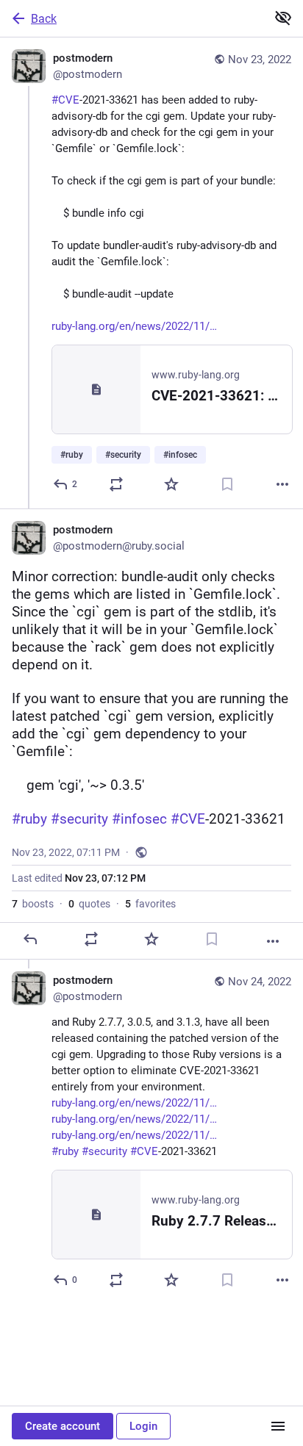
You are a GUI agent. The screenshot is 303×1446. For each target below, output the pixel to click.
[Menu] (278, 1426)
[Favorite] (171, 484)
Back (44, 19)
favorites (150, 904)
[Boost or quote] (116, 484)
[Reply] (30, 939)
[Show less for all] (283, 17)
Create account (62, 1426)
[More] (282, 484)
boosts (33, 904)
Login (143, 1426)
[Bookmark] (227, 484)
